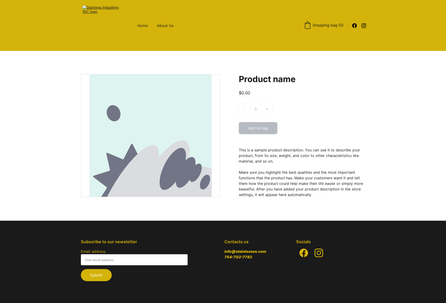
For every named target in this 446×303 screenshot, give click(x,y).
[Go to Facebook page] (303, 253)
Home (142, 25)
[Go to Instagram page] (319, 253)
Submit (96, 275)
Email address (93, 251)
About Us (165, 25)
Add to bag (258, 128)
